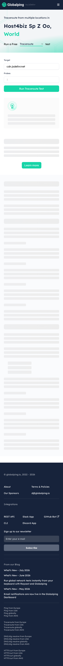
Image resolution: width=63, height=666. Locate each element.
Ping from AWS (11, 616)
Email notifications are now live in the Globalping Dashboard (31, 596)
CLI (6, 523)
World (11, 34)
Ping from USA (10, 610)
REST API (9, 516)
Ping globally (10, 613)
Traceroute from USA (13, 625)
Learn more (31, 165)
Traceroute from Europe (15, 622)
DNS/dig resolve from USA (16, 639)
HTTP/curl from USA (13, 653)
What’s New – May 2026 (17, 588)
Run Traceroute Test (31, 88)
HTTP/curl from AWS (13, 658)
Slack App (28, 516)
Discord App (29, 523)
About (7, 486)
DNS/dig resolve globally (15, 641)
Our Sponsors (11, 493)
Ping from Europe (12, 608)
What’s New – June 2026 (17, 575)
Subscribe (31, 547)
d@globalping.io (41, 493)
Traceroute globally (13, 627)
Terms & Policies (40, 486)
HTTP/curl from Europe (14, 650)
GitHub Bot (50, 516)
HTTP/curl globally (12, 655)
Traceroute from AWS (14, 630)
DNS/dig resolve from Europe (18, 636)
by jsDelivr (30, 5)
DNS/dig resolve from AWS (16, 644)
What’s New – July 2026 (17, 570)
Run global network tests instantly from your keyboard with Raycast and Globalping (28, 582)
